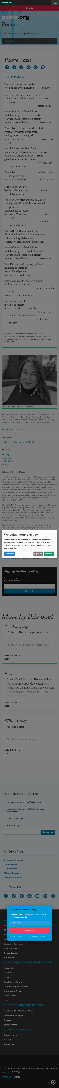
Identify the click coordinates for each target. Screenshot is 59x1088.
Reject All (38, 554)
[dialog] (29, 544)
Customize (9, 554)
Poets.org (7, 3)
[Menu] (55, 2)
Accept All (49, 554)
